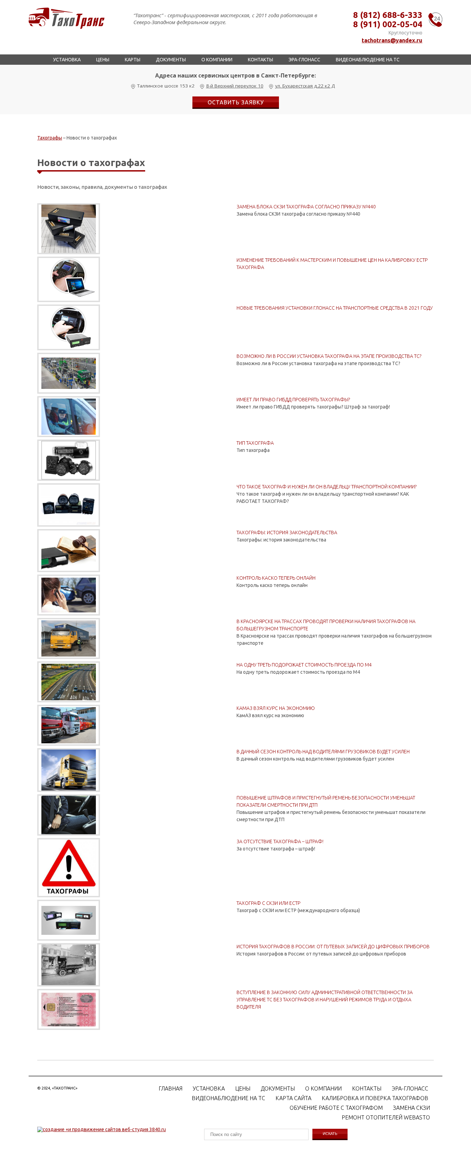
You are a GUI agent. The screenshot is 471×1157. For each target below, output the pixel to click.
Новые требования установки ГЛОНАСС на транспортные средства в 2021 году (335, 308)
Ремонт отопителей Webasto (386, 1117)
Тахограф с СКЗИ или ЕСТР (268, 903)
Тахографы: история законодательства (287, 532)
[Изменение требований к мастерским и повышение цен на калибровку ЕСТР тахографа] (68, 279)
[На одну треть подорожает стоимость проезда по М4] (68, 681)
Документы (171, 59)
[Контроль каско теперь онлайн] (68, 595)
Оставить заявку (236, 102)
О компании (216, 59)
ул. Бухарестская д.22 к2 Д (305, 86)
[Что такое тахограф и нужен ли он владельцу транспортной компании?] (68, 505)
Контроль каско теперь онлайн (276, 578)
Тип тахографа (255, 443)
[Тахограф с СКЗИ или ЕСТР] (68, 920)
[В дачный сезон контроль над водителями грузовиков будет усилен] (68, 770)
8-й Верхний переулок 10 (234, 86)
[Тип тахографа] (68, 460)
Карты (132, 59)
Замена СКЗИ (411, 1108)
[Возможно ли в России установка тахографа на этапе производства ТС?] (68, 373)
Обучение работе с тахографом (336, 1108)
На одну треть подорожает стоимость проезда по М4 (304, 665)
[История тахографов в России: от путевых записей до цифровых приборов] (68, 964)
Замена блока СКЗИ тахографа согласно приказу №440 (306, 206)
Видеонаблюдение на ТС (368, 59)
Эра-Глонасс (304, 59)
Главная (170, 1088)
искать (330, 1134)
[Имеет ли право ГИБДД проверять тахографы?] (68, 416)
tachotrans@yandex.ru (392, 40)
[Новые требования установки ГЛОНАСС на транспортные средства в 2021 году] (68, 327)
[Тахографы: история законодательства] (68, 550)
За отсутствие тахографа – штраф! (280, 841)
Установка (67, 59)
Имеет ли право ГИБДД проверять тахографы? (293, 399)
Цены (102, 59)
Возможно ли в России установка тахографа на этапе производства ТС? (329, 356)
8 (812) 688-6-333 (387, 15)
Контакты (260, 59)
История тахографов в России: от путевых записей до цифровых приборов (333, 946)
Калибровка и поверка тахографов (375, 1098)
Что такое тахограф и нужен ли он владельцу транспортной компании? (327, 486)
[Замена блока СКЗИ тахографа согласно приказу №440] (68, 228)
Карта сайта (293, 1098)
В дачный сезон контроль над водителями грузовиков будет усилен (323, 751)
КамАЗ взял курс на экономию (276, 708)
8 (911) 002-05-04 (387, 24)
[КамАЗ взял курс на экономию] (68, 725)
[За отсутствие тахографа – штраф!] (68, 867)
